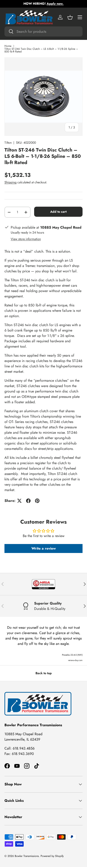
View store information (26, 239)
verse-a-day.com (75, 660)
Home (7, 46)
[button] (70, 17)
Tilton (8, 142)
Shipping (10, 182)
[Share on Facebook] (28, 500)
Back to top (43, 673)
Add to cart (58, 211)
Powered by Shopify (52, 856)
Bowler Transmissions (27, 856)
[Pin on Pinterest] (37, 500)
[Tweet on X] (19, 500)
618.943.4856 (24, 748)
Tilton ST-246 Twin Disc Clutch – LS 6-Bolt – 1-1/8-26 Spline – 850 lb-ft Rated (41, 50)
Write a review (43, 548)
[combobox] (43, 31)
